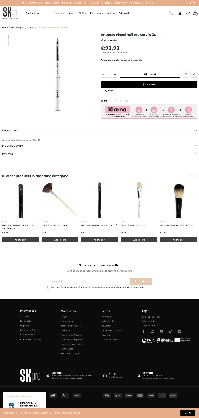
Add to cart (150, 74)
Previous (189, 175)
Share (111, 101)
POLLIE (45, 221)
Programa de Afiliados (71, 335)
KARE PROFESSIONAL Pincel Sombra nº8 (99, 225)
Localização (25, 321)
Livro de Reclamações (30, 339)
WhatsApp (121, 101)
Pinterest (116, 101)
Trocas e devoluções (71, 325)
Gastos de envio (68, 321)
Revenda (106, 335)
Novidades (106, 325)
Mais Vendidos (108, 321)
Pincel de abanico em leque (55, 225)
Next (194, 175)
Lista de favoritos (28, 334)
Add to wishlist (186, 74)
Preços (64, 316)
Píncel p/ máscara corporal (133, 225)
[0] (187, 13)
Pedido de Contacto (111, 330)
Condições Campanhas (72, 339)
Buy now (150, 84)
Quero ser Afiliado (110, 339)
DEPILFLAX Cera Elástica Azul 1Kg (28, 404)
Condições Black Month (72, 344)
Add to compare (193, 74)
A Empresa (25, 316)
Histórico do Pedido (29, 330)
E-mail (126, 101)
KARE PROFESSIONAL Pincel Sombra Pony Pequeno (18, 227)
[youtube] (161, 331)
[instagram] (152, 331)
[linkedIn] (179, 331)
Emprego (24, 325)
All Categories (33, 13)
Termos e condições (70, 353)
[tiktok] (170, 331)
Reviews (7, 154)
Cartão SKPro (67, 348)
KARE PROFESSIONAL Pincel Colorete (176, 225)
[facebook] (143, 331)
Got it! (188, 413)
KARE (4, 221)
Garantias (65, 330)
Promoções (107, 316)
